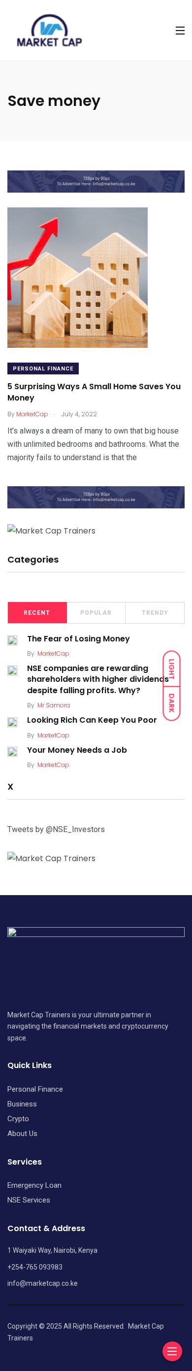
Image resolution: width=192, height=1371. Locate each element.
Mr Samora (53, 705)
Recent (37, 612)
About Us (22, 1133)
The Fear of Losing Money (78, 638)
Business (22, 1104)
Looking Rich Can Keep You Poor (92, 720)
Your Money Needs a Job (77, 750)
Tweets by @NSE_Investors (56, 829)
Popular (96, 612)
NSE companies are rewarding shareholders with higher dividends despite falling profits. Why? (98, 679)
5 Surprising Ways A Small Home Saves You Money (94, 392)
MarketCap (53, 653)
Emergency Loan (34, 1185)
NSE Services (28, 1200)
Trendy (155, 612)
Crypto (18, 1118)
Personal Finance (43, 369)
